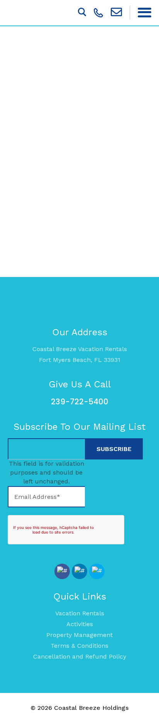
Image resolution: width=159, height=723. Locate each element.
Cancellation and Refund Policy (79, 656)
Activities (79, 624)
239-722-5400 (79, 401)
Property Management (79, 635)
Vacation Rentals (79, 613)
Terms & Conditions (79, 645)
